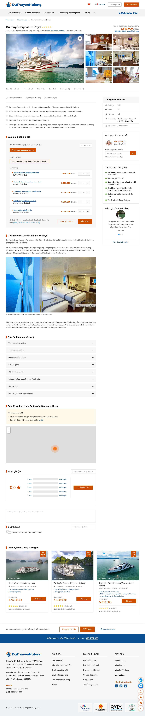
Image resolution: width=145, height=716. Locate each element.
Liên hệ (87, 13)
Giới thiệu (41, 89)
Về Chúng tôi (57, 660)
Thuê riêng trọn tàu (90, 685)
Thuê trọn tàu (49, 13)
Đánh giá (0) (65, 89)
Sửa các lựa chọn (108, 629)
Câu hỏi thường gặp (60, 675)
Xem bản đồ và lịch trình (56, 31)
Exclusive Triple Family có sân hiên (27, 191)
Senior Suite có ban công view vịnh (27, 182)
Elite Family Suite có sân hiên (24, 201)
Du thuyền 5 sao (89, 660)
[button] (119, 234)
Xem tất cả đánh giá (120, 242)
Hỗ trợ (54, 685)
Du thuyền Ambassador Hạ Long (22, 583)
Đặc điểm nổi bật (12, 89)
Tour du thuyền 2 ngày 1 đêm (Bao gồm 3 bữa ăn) (29, 161)
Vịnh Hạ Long (22, 20)
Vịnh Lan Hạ (120, 665)
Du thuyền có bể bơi (91, 670)
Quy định (52, 89)
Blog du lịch (88, 680)
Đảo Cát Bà (119, 675)
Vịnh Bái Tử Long (122, 670)
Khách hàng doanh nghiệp (69, 13)
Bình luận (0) (79, 89)
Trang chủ (9, 20)
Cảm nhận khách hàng (61, 680)
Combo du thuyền (32, 13)
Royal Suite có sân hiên (22, 210)
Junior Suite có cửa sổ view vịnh (26, 172)
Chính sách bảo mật (60, 670)
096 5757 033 (119, 141)
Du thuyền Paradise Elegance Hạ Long (69, 583)
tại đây (41, 420)
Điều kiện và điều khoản (61, 665)
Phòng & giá (28, 89)
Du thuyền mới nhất (91, 665)
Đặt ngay (38, 599)
